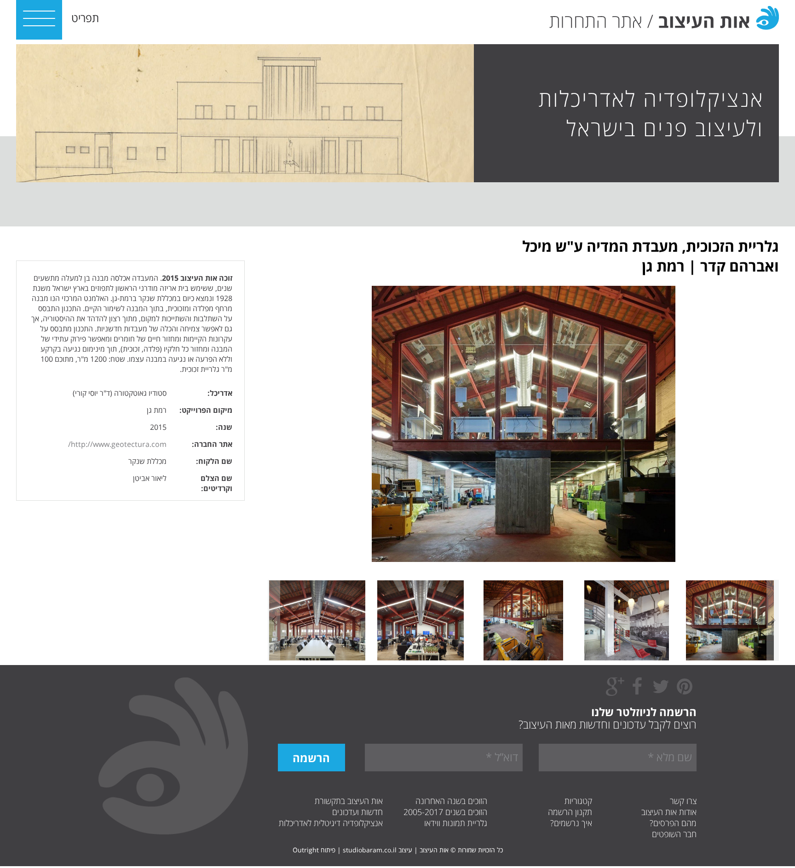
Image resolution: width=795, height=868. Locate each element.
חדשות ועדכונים (357, 811)
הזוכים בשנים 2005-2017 (445, 811)
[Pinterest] (684, 691)
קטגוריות (578, 800)
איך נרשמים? (571, 822)
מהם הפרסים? (673, 822)
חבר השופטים (674, 833)
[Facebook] (636, 691)
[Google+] (615, 694)
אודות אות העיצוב (669, 811)
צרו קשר (683, 800)
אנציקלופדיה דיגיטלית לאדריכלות (331, 822)
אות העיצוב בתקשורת (349, 800)
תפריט (85, 17)
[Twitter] (660, 691)
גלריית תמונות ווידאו (455, 822)
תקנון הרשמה (570, 811)
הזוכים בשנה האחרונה (451, 800)
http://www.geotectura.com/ (117, 444)
